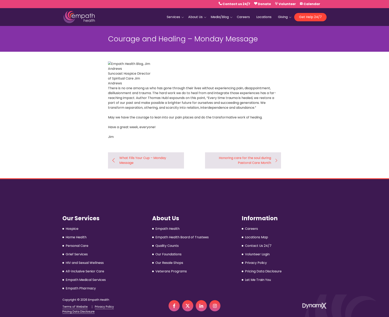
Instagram (214, 305)
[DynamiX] (314, 305)
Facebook (174, 305)
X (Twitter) (187, 305)
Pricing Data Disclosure (78, 312)
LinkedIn (201, 305)
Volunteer (287, 4)
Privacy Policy (104, 307)
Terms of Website (75, 307)
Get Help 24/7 (310, 17)
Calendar (312, 4)
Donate (264, 4)
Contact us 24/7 (236, 4)
